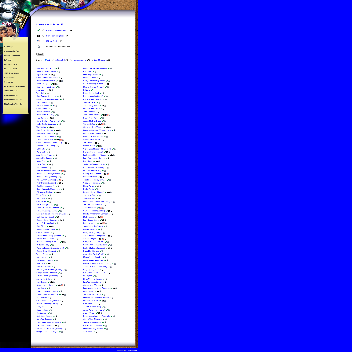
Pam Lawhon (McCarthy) (93, 96)
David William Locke (91, 109)
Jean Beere (41, 90)
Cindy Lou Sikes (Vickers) (93, 242)
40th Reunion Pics (11, 91)
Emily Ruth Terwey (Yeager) (94, 273)
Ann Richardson (89, 208)
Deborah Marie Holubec (45, 285)
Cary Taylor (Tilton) (90, 270)
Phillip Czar (41, 164)
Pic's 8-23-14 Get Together (14, 86)
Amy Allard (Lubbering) (45, 68)
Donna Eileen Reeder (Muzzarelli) (96, 201)
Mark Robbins (88, 217)
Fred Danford (41, 167)
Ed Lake (86, 90)
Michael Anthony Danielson (47, 170)
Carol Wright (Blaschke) (92, 319)
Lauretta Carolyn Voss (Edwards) (96, 288)
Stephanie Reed (89, 195)
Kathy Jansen (41, 307)
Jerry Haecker (42, 257)
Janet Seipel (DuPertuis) (93, 226)
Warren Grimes (42, 254)
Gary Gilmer (41, 226)
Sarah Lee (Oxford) (90, 105)
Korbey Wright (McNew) (92, 325)
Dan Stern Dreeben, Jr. (45, 186)
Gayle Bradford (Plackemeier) (48, 121)
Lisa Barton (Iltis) (43, 84)
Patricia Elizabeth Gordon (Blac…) (50, 248)
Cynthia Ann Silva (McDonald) (95, 245)
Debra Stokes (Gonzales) (93, 260)
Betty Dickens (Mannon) (46, 183)
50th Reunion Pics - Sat (13, 104)
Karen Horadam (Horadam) (47, 291)
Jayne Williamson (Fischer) (94, 310)
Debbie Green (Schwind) (46, 251)
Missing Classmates (12, 56)
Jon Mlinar (87, 143)
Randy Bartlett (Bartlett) (45, 81)
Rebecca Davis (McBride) (46, 177)
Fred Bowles (41, 118)
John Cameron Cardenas (46, 136)
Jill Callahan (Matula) (44, 133)
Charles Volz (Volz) (90, 285)
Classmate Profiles (11, 51)
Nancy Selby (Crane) (91, 232)
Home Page (8, 47)
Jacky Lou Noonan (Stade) (94, 164)
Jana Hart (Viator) (43, 267)
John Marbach (89, 112)
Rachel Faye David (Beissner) (48, 174)
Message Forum (10, 69)
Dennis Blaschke (43, 112)
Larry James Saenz (91, 220)
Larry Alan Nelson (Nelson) (94, 158)
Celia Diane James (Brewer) (47, 301)
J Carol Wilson (89, 313)
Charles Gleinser (43, 232)
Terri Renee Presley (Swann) (94, 180)
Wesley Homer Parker (92, 174)
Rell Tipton (87, 276)
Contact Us (8, 82)
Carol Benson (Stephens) (46, 96)
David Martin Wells (90, 301)
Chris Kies (87, 71)
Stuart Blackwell (42, 105)
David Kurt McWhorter (92, 133)
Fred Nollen (87, 161)
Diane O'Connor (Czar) (92, 170)
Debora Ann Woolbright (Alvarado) (96, 316)
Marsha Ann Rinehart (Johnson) (95, 214)
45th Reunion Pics (11, 95)
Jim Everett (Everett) (44, 205)
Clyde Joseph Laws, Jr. (92, 99)
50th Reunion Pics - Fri (13, 100)
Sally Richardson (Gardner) (94, 211)
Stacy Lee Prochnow (91, 183)
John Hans (40, 263)
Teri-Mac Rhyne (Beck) (92, 205)
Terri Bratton (41, 127)
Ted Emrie (40, 198)
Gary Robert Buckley (44, 130)
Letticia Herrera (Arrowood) (47, 276)
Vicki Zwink (88, 332)
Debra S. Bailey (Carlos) (46, 71)
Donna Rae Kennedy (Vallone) (95, 68)
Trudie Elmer (41, 195)
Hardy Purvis (88, 186)
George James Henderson (46, 273)
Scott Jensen (41, 313)
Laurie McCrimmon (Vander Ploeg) (97, 130)
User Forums (9, 78)
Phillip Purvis (88, 189)
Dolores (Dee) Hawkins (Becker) (49, 270)
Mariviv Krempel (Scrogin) (93, 87)
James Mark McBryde (92, 121)
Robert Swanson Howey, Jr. (47, 294)
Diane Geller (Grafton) (45, 223)
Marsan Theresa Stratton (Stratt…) (97, 263)
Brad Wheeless (89, 304)
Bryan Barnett (41, 75)
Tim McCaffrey (89, 124)
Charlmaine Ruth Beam (45, 87)
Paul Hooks (41, 288)
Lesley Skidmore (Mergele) (94, 248)
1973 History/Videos (12, 73)
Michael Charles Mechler (93, 136)
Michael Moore (89, 146)
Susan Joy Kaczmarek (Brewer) (49, 328)
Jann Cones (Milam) (44, 155)
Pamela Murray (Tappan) (93, 152)
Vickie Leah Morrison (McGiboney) (97, 149)
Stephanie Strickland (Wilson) (95, 267)
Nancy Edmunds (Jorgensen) (48, 189)
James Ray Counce (44, 158)
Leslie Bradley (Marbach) (46, 124)
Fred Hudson (41, 298)
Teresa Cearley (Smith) (45, 146)
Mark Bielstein (42, 102)
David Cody (41, 152)
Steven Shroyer (89, 239)
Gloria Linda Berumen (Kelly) (47, 99)
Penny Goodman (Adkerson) (47, 242)
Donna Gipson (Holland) (45, 229)
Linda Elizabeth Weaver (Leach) (96, 298)
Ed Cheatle (40, 149)
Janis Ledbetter (89, 102)
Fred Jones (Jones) (44, 325)
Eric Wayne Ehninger (44, 192)
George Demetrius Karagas (47, 332)
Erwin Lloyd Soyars (91, 251)
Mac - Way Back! (10, 64)
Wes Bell (40, 93)
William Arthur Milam (91, 139)
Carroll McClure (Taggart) (93, 127)
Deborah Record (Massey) (93, 192)
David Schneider (89, 223)
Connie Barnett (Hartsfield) (46, 78)
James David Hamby (44, 260)
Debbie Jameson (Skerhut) (47, 304)
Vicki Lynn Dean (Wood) (46, 180)
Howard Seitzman (90, 229)
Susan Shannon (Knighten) (94, 236)
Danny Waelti (88, 291)
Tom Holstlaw (41, 282)
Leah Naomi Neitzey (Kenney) (95, 155)
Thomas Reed (88, 198)
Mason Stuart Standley (92, 257)
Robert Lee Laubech (91, 93)
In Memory (8, 60)
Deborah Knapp (89, 78)
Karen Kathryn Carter (44, 139)
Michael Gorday (42, 245)
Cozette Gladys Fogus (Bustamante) (51, 214)
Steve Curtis (41, 161)
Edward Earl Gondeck (45, 239)
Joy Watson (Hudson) (92, 294)
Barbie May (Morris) (91, 118)
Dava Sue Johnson (44, 319)
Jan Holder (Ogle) (43, 279)
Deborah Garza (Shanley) (46, 220)
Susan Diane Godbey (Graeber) (48, 236)
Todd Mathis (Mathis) (91, 115)
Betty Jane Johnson (44, 316)
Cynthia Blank (42, 109)
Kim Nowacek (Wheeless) (93, 167)
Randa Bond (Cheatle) (45, 115)
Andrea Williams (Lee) (92, 307)
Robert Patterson (90, 177)
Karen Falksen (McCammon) (47, 208)
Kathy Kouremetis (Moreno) (94, 81)
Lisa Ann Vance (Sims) (92, 282)
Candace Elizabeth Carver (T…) (49, 143)
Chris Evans (41, 201)
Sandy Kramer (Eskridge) (93, 84)
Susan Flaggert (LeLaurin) (46, 211)
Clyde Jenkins (42, 310)
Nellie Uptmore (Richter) (92, 279)
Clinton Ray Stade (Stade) (93, 254)
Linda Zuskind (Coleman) (93, 328)
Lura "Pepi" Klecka (90, 75)
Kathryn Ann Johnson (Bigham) (48, 322)
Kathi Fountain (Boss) (45, 217)
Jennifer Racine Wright (92, 322)
